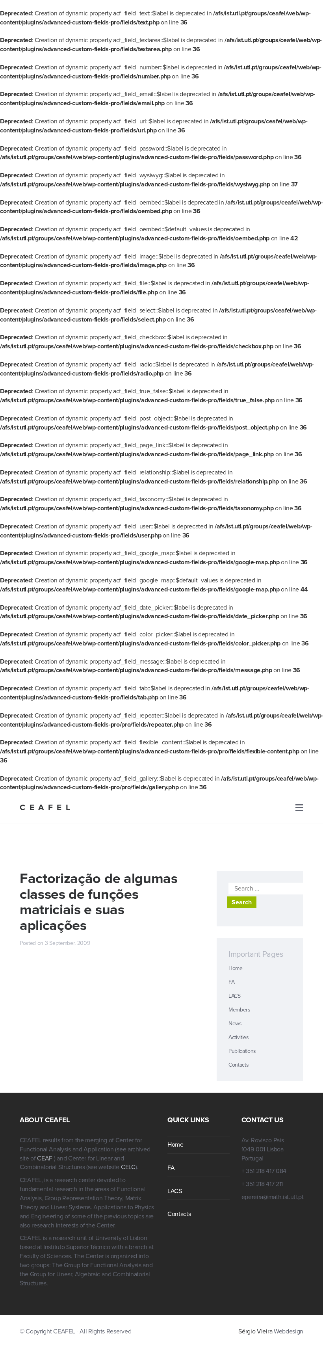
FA (231, 982)
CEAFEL (47, 808)
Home (235, 968)
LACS (234, 996)
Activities (238, 1037)
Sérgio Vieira (255, 1331)
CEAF (45, 1158)
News (235, 1023)
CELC (128, 1167)
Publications (242, 1051)
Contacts (238, 1065)
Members (239, 1009)
